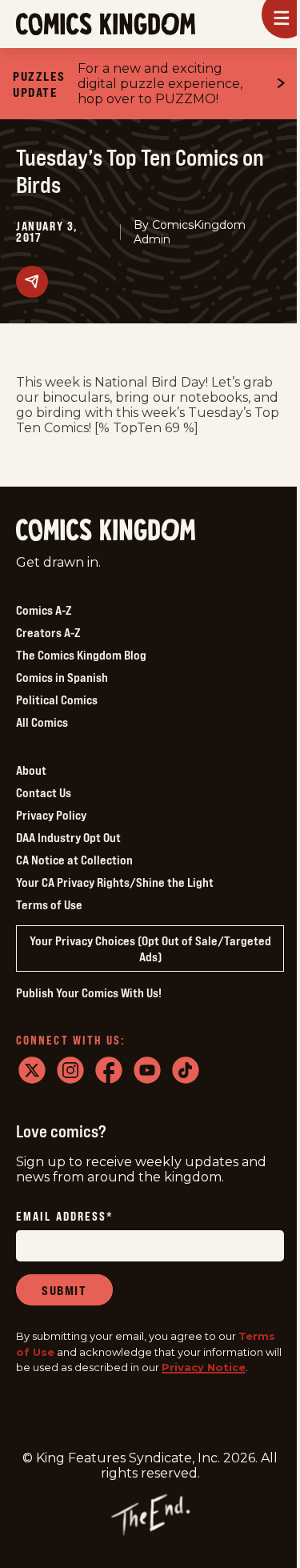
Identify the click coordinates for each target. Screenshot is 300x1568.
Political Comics (57, 700)
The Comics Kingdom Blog (81, 655)
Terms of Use (49, 904)
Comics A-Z (43, 610)
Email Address (65, 1217)
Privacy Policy (51, 815)
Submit (64, 1290)
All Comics (42, 722)
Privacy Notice (204, 1367)
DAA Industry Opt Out (68, 837)
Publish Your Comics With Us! (89, 993)
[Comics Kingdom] (105, 530)
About (31, 770)
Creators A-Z (48, 632)
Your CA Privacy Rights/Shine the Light (115, 882)
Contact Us (43, 792)
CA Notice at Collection (74, 860)
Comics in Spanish (62, 677)
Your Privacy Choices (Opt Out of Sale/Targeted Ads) (150, 948)
